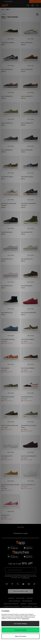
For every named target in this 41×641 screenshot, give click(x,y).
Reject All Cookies (20, 636)
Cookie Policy (25, 618)
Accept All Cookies (20, 630)
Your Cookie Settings (20, 623)
